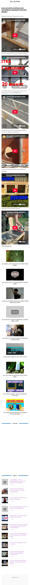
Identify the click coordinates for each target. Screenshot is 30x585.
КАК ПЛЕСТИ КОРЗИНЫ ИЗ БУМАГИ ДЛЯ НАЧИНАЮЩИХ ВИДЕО (18, 507)
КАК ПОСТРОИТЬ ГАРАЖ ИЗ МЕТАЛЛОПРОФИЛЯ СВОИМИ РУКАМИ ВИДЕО (17, 490)
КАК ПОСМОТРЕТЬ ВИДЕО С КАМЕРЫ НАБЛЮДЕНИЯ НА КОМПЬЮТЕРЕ (17, 553)
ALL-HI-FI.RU (15, 1)
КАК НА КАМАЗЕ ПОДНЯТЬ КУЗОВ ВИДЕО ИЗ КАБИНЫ (18, 498)
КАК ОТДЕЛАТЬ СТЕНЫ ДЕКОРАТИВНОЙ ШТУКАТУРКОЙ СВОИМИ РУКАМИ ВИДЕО (18, 481)
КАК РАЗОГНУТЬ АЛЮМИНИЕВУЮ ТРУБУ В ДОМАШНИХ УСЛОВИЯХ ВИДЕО (18, 535)
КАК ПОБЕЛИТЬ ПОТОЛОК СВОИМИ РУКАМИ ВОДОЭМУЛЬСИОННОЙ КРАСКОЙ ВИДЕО (18, 526)
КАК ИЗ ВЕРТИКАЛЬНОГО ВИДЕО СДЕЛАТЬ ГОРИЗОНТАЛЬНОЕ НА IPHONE (18, 562)
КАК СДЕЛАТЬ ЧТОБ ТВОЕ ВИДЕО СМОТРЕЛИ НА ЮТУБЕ (18, 516)
